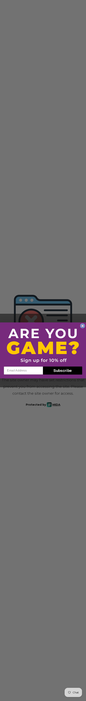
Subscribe (62, 370)
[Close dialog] (82, 326)
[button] (43, 345)
